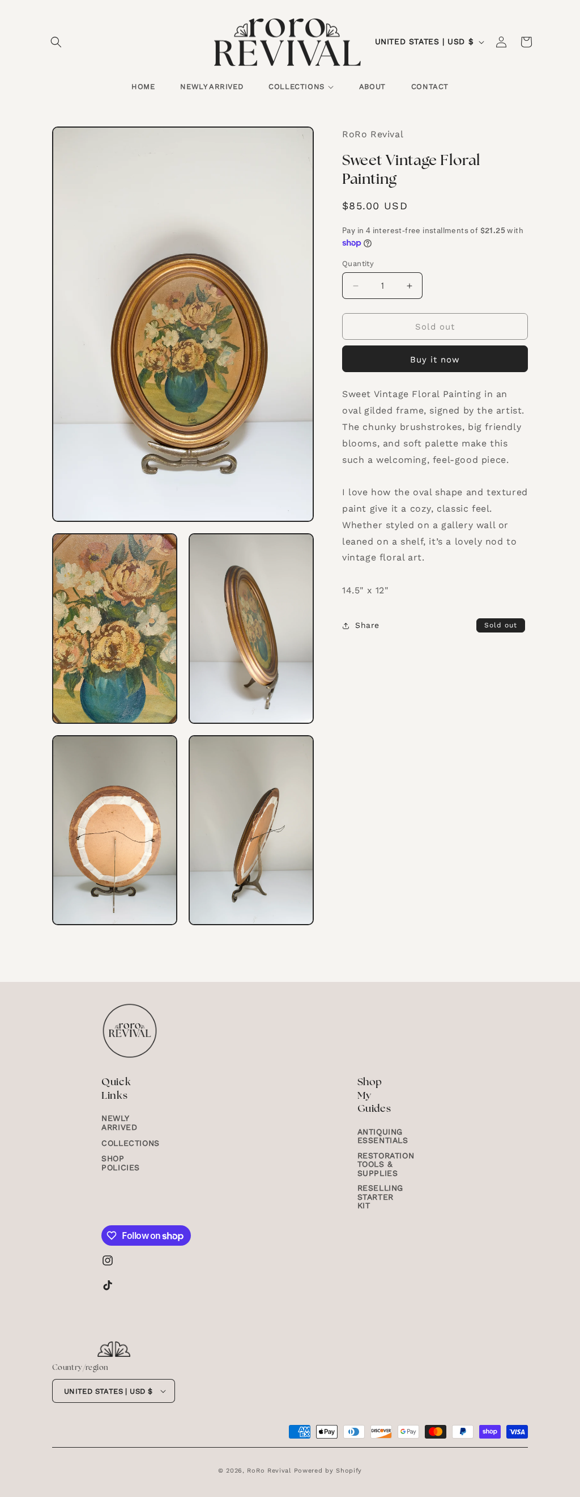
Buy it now (435, 360)
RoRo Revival (269, 1470)
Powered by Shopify (328, 1470)
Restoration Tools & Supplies (386, 1164)
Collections (130, 1143)
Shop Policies (120, 1162)
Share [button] (367, 625)
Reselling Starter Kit (380, 1196)
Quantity (358, 263)
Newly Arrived (119, 1122)
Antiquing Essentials (382, 1136)
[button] (56, 41)
